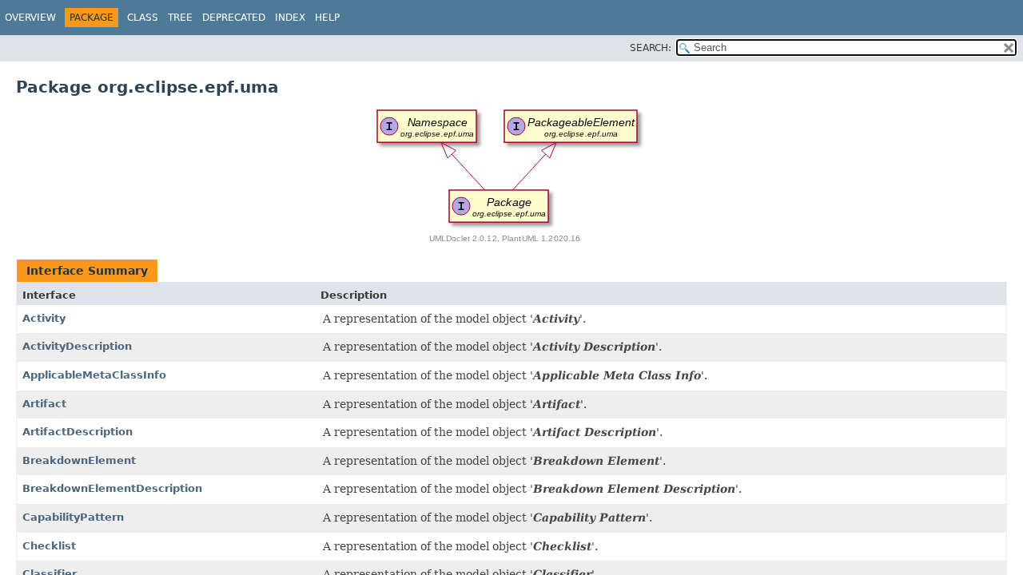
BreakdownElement (79, 460)
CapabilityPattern (73, 517)
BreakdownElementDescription (112, 488)
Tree (180, 17)
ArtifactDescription (77, 432)
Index (290, 17)
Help (327, 17)
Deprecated (233, 17)
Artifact (44, 404)
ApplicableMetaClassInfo (94, 375)
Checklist (49, 546)
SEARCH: (650, 48)
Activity (44, 318)
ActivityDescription (77, 346)
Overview (30, 17)
